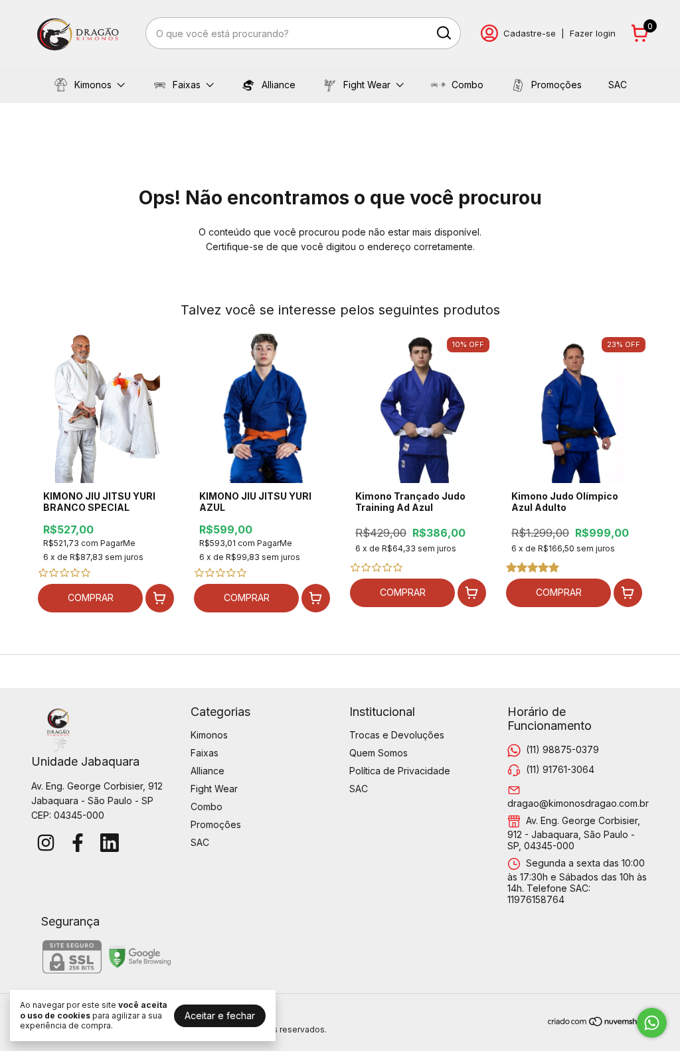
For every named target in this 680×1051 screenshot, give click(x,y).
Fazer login (593, 33)
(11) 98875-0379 (562, 749)
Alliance (279, 84)
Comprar (91, 597)
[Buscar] (443, 32)
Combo (467, 84)
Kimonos (93, 84)
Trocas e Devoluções (396, 734)
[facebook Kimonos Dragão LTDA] (77, 842)
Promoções (556, 84)
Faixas (187, 84)
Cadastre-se (529, 33)
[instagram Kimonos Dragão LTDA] (45, 842)
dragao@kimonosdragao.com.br (578, 803)
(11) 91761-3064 (560, 769)
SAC (617, 84)
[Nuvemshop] (598, 1023)
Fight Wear (366, 84)
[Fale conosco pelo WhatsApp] (652, 1023)
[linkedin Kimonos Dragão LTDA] (109, 842)
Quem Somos (378, 752)
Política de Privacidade (399, 770)
